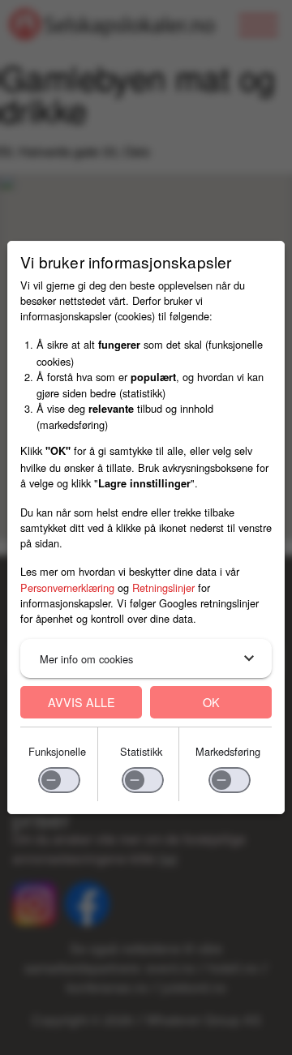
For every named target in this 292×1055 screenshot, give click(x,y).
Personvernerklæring (67, 587)
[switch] (59, 780)
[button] (146, 658)
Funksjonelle (57, 751)
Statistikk (141, 751)
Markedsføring (227, 751)
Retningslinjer (163, 587)
